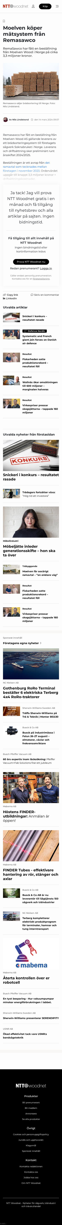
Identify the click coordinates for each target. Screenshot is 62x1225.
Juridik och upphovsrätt (31, 1140)
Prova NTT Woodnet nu (31, 261)
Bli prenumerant (31, 1102)
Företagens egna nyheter (21, 643)
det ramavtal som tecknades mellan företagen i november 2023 (26, 166)
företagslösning (41, 278)
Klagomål (31, 1145)
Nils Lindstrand (20, 119)
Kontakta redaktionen (31, 1166)
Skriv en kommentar (46, 294)
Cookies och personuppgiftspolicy (31, 1134)
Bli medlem (31, 1108)
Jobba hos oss (31, 1177)
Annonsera (31, 1113)
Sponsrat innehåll (31, 1151)
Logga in (46, 268)
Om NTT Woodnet (31, 1183)
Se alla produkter (31, 1119)
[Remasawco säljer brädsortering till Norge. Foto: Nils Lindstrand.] (31, 81)
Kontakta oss (31, 1172)
